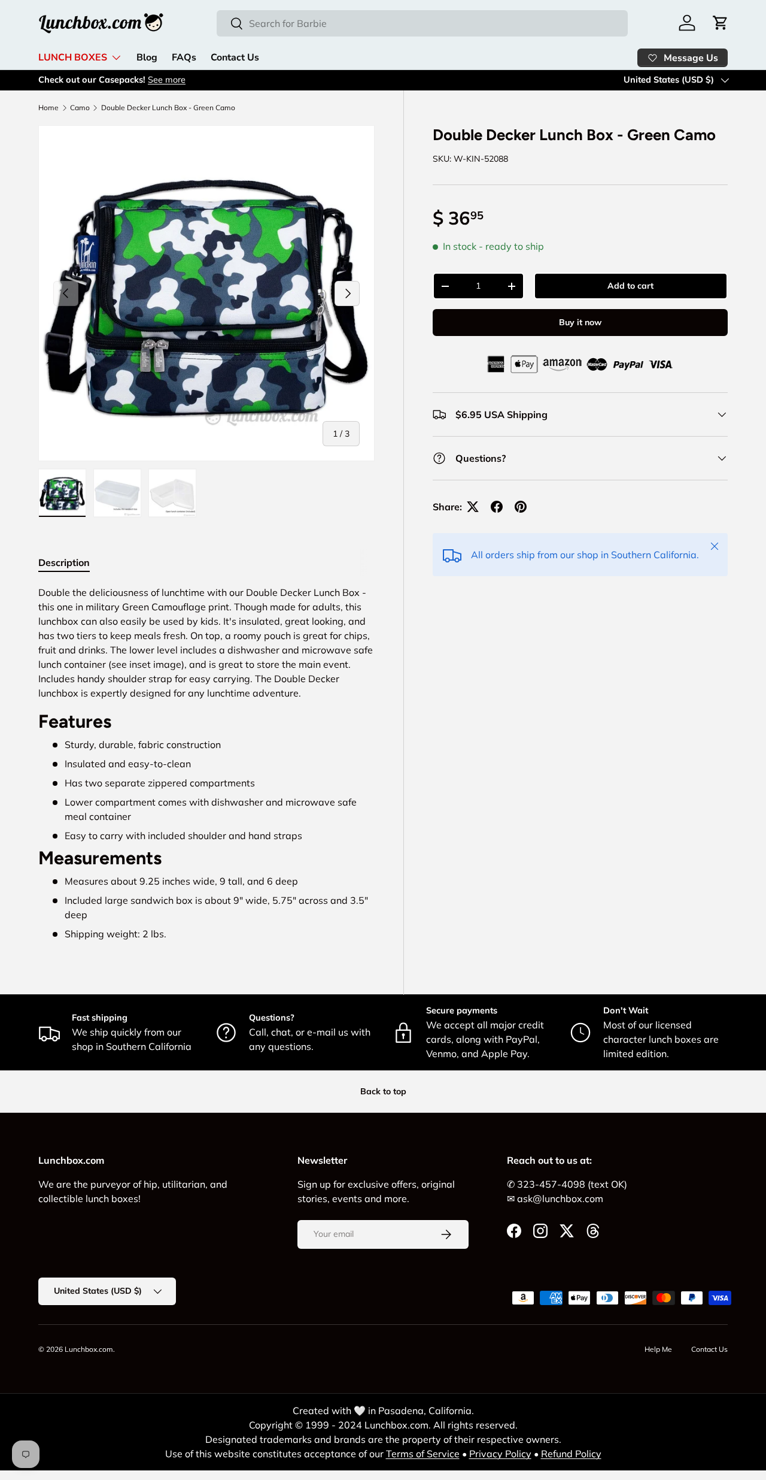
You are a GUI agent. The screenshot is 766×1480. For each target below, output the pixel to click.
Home (48, 107)
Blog (146, 57)
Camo (80, 107)
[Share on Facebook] (497, 507)
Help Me (658, 1349)
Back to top (383, 1091)
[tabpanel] (206, 763)
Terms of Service (423, 1454)
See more (167, 79)
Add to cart (630, 285)
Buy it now (580, 322)
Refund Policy (571, 1454)
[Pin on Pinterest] (521, 507)
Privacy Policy (500, 1454)
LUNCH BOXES (72, 57)
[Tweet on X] (473, 507)
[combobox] (422, 23)
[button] (720, 23)
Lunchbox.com (89, 1349)
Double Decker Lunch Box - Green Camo (168, 107)
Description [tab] (64, 562)
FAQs (184, 57)
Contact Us (235, 57)
